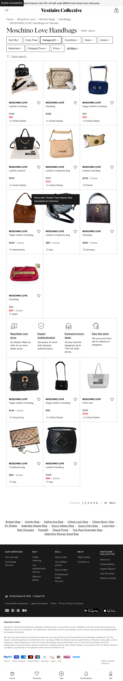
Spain (53, 661)
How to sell (61, 557)
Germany (45, 661)
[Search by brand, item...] (6, 10)
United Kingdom (18, 661)
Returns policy (37, 578)
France (7, 661)
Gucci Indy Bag (88, 526)
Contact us (83, 562)
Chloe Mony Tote (103, 522)
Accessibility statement (16, 603)
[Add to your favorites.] (39, 103)
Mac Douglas (25, 530)
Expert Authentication (46, 335)
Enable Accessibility (11, 3)
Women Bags (47, 19)
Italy (60, 661)
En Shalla (11, 526)
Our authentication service (40, 569)
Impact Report (107, 569)
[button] (116, 10)
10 (105, 503)
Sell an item (61, 570)
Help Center (84, 557)
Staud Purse (60, 530)
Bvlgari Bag (13, 522)
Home (9, 19)
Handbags (65, 19)
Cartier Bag (32, 522)
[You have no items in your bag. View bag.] (116, 10)
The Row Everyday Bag (87, 530)
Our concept (11, 557)
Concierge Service (10, 563)
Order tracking (37, 559)
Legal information (39, 603)
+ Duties (93, 178)
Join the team (107, 573)
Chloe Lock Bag (78, 522)
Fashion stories (108, 578)
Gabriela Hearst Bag (34, 526)
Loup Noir (108, 526)
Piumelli (43, 530)
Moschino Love (26, 19)
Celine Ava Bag (53, 522)
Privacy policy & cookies (71, 603)
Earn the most (100, 334)
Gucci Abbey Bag (63, 526)
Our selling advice (60, 563)
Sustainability (107, 564)
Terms (53, 603)
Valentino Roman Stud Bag (61, 534)
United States (33, 661)
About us (105, 559)
